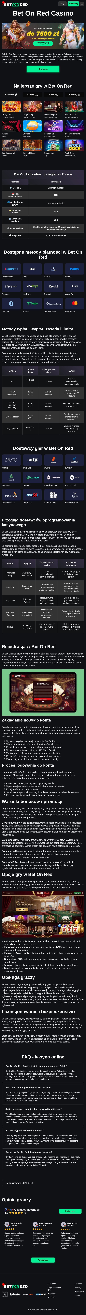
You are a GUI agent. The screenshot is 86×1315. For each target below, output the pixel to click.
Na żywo (30, 95)
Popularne (9, 95)
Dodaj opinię (70, 1211)
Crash (51, 95)
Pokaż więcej (43, 1260)
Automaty (73, 95)
